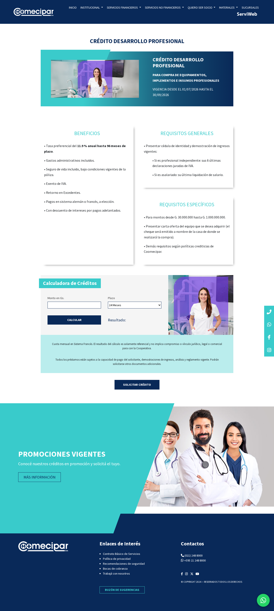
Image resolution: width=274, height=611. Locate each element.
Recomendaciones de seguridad (124, 564)
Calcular (74, 320)
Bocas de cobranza (115, 568)
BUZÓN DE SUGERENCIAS (122, 590)
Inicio (73, 7)
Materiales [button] (227, 7)
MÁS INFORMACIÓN (39, 477)
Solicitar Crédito (137, 385)
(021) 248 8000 (194, 555)
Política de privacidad (117, 559)
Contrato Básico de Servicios (121, 554)
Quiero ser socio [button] (200, 7)
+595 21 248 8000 (195, 560)
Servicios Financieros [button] (122, 7)
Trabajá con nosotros (116, 573)
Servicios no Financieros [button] (163, 7)
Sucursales (250, 7)
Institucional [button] (90, 7)
